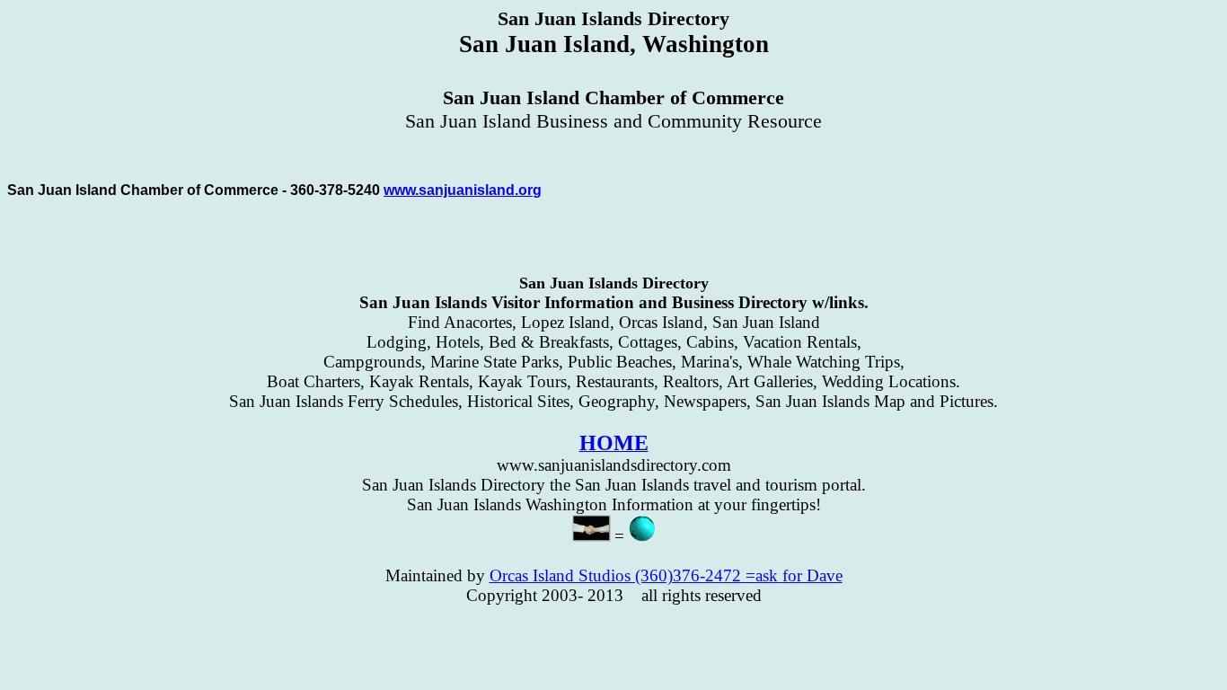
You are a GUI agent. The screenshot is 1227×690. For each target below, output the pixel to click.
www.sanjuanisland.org (463, 190)
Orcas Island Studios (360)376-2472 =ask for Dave (666, 575)
